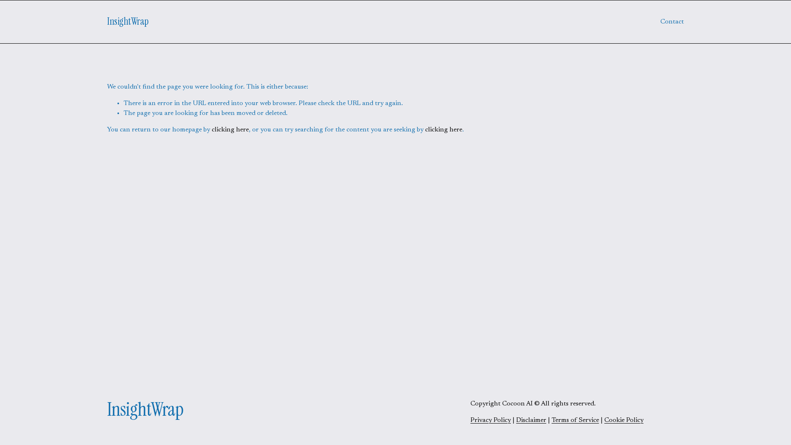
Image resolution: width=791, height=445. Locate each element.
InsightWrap (128, 21)
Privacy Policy (490, 420)
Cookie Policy (624, 420)
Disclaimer (531, 420)
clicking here (230, 129)
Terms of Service (575, 420)
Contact (672, 22)
